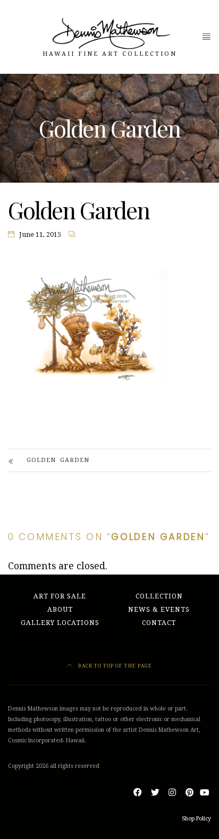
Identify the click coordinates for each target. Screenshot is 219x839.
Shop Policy (196, 818)
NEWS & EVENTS (159, 609)
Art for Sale (59, 596)
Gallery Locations (60, 623)
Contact (159, 623)
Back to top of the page (114, 666)
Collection (159, 596)
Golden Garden (58, 460)
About (60, 609)
